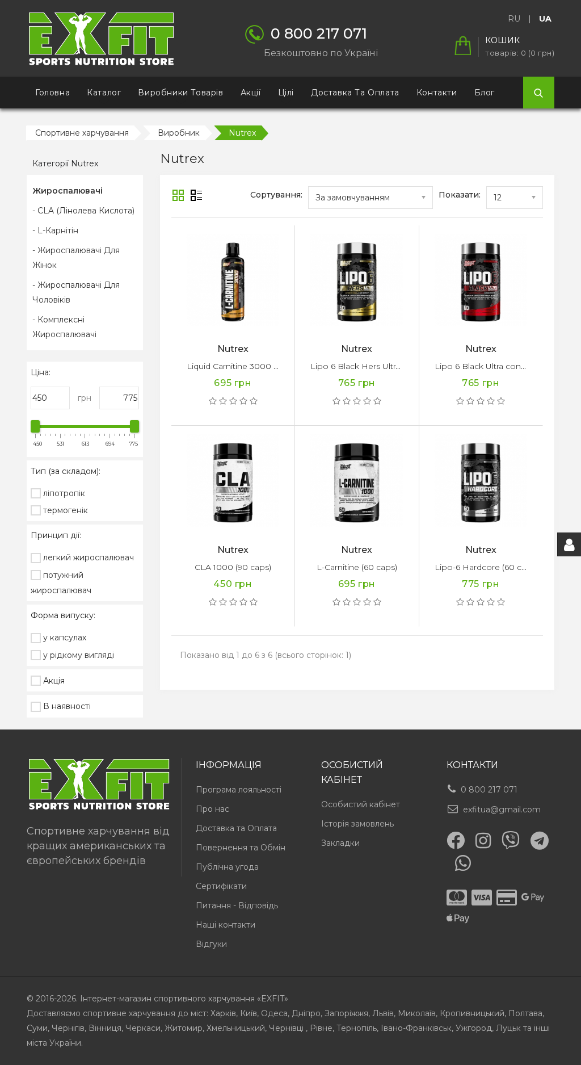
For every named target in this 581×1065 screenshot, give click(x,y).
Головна (52, 92)
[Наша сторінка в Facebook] (456, 840)
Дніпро (306, 1013)
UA (545, 19)
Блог (484, 92)
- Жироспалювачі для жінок (76, 257)
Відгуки (211, 944)
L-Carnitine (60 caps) (357, 567)
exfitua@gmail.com (502, 809)
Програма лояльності (238, 790)
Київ (248, 1013)
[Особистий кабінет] (569, 544)
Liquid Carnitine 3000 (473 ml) (245, 366)
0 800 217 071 (489, 790)
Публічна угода (227, 867)
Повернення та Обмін (240, 847)
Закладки (340, 843)
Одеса (274, 1013)
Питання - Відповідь (237, 905)
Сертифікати (221, 886)
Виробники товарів (180, 92)
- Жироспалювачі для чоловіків (76, 292)
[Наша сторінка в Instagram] (483, 840)
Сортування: (276, 195)
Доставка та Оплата (236, 828)
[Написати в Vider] (511, 840)
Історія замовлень (357, 824)
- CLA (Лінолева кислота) (83, 211)
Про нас (212, 809)
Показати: (460, 195)
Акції (251, 92)
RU (514, 19)
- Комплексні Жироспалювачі (64, 327)
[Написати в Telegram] (540, 840)
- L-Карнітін (55, 230)
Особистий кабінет (360, 804)
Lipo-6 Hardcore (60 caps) (486, 567)
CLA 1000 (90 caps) (233, 567)
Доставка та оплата (355, 92)
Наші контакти (225, 925)
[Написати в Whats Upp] (463, 862)
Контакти (436, 92)
